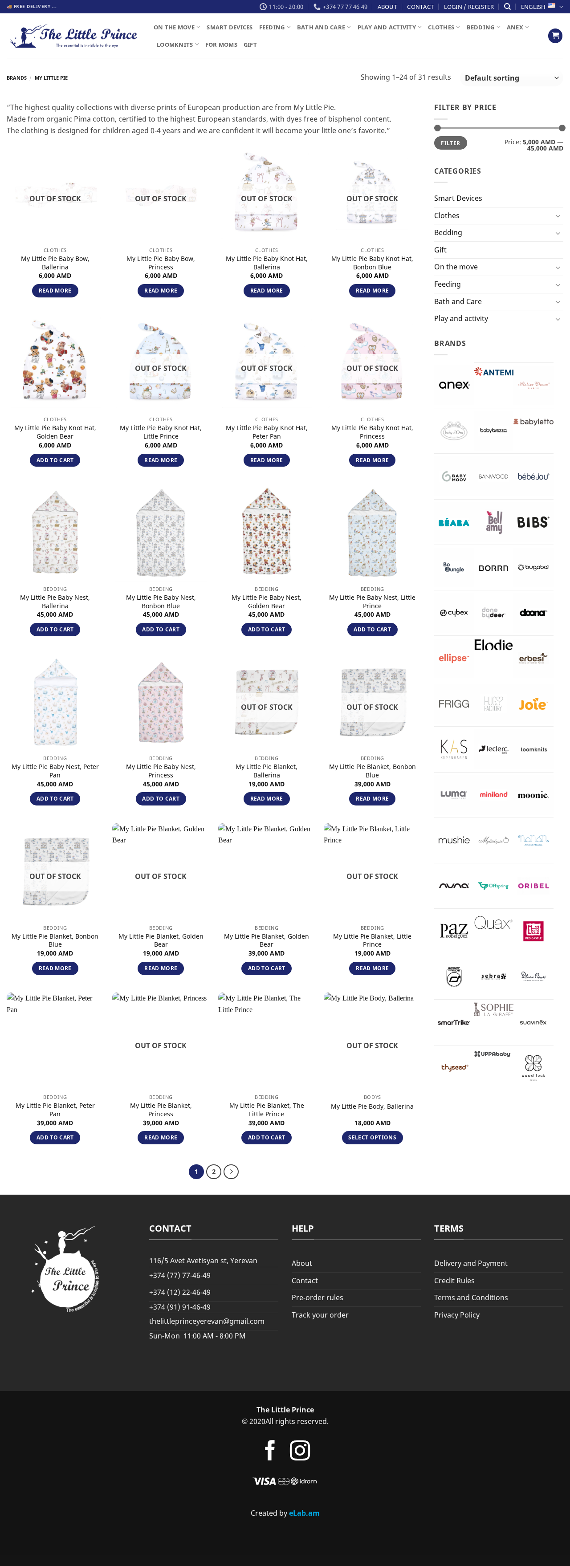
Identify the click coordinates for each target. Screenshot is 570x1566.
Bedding (481, 27)
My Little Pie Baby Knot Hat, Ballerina (267, 263)
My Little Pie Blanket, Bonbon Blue (372, 771)
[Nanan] (533, 840)
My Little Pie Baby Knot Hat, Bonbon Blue (372, 263)
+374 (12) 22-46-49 (180, 1292)
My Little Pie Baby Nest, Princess (161, 771)
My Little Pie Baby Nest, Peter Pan (55, 771)
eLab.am (304, 1513)
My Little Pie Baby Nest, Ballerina (55, 602)
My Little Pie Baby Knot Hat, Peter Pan (267, 432)
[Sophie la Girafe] (493, 1009)
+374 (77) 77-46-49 (180, 1275)
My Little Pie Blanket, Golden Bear (161, 940)
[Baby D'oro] (454, 430)
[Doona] (533, 612)
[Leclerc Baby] (493, 749)
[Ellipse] (454, 658)
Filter (450, 142)
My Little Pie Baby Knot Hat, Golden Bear (55, 432)
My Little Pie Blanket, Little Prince (372, 940)
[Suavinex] (533, 1022)
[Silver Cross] (533, 976)
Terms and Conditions (471, 1297)
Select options (372, 1137)
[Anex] (454, 384)
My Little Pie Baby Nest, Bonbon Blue (161, 602)
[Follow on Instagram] (300, 1452)
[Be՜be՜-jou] (533, 476)
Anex (515, 27)
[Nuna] (454, 885)
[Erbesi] (533, 658)
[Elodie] (493, 645)
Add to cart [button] (55, 460)
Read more (55, 290)
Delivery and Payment (471, 1263)
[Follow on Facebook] (270, 1452)
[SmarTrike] (454, 1022)
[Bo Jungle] (454, 567)
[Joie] (533, 703)
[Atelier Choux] (533, 385)
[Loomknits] (533, 749)
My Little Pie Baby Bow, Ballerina (55, 263)
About (387, 7)
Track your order (320, 1315)
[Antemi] (493, 371)
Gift (250, 45)
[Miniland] (493, 795)
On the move (174, 27)
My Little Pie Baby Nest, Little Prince (372, 602)
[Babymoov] (454, 476)
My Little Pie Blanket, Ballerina (266, 771)
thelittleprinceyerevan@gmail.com (207, 1321)
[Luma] (454, 795)
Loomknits (175, 45)
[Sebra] (493, 976)
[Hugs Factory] (493, 703)
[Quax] (493, 922)
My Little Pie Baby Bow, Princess (160, 263)
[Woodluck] (533, 1067)
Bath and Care (321, 27)
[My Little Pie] (493, 840)
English (533, 7)
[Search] (507, 6)
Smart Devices (229, 27)
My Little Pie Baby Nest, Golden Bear (266, 602)
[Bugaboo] (533, 567)
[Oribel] (533, 885)
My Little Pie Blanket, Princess (161, 1110)
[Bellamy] (493, 522)
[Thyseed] (454, 1067)
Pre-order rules (317, 1297)
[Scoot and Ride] (454, 976)
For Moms (221, 45)
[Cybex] (454, 612)
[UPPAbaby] (493, 1053)
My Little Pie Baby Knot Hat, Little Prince (161, 432)
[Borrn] (493, 567)
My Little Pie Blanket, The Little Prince (266, 1110)
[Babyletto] (533, 421)
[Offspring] (493, 885)
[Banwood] (493, 476)
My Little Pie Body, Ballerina (372, 1106)
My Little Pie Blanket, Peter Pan (55, 1110)
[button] (555, 35)
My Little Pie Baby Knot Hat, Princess (372, 432)
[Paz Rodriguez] (454, 931)
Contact (420, 7)
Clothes (441, 27)
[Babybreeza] (493, 430)
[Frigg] (454, 703)
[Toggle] (558, 215)
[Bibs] (533, 522)
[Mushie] (454, 840)
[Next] (231, 1172)
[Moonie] (533, 795)
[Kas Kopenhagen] (454, 749)
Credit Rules (454, 1280)
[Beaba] (454, 522)
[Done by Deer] (493, 612)
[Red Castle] (533, 931)
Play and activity (387, 27)
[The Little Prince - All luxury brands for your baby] (73, 36)
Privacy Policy (457, 1315)
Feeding (272, 27)
